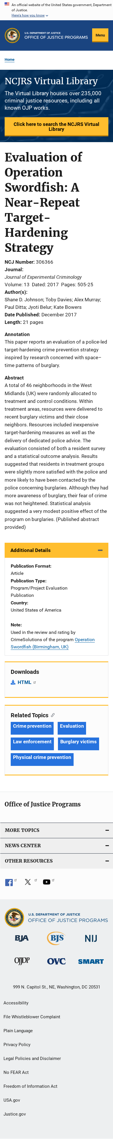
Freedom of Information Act (30, 1086)
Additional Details (30, 550)
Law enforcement (32, 741)
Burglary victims (78, 741)
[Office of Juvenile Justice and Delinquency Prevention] (22, 966)
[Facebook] (11, 884)
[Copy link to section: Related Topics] (51, 715)
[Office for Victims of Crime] (56, 965)
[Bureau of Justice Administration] (22, 942)
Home (9, 59)
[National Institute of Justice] (91, 942)
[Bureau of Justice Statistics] (56, 946)
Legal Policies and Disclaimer (32, 1058)
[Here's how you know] (56, 10)
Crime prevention (32, 726)
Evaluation (72, 726)
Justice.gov (14, 1114)
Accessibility (15, 1003)
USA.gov (11, 1100)
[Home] (56, 35)
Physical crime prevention (42, 757)
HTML (25, 682)
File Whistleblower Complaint (31, 1016)
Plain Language (18, 1030)
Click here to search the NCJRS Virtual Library (56, 126)
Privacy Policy (16, 1044)
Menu (100, 35)
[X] (30, 884)
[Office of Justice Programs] (12, 35)
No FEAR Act (16, 1072)
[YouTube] (48, 884)
